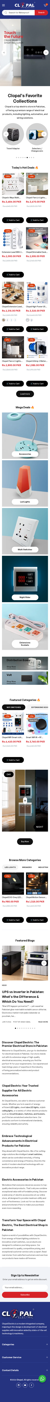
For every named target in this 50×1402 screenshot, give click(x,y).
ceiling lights (7, 1111)
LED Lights (14, 1107)
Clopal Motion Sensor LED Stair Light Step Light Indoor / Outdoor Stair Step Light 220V (13, 897)
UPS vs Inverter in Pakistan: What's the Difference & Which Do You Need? (23, 997)
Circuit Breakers (16, 1114)
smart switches (35, 1154)
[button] (46, 52)
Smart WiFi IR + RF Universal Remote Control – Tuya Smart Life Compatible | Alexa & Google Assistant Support (12, 737)
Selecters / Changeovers (13, 149)
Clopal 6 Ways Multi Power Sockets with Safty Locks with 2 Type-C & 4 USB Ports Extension (11, 197)
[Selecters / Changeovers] (13, 134)
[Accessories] (25, 435)
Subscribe (25, 1295)
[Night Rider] (25, 579)
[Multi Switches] (25, 531)
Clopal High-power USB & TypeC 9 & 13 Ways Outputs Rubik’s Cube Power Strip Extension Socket (36, 306)
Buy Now (25, 841)
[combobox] (25, 12)
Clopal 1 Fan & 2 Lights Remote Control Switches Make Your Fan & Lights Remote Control (13, 361)
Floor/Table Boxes (37, 148)
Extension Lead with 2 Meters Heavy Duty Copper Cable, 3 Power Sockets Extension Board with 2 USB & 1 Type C (12, 252)
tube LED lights (32, 1107)
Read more (43, 1022)
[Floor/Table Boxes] (37, 134)
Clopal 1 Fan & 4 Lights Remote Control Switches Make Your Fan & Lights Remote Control (37, 197)
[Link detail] (25, 663)
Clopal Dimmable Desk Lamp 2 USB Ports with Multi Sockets (36, 252)
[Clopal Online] (25, 5)
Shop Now (11, 667)
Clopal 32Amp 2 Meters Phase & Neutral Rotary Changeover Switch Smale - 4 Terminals (36, 361)
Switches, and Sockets (34, 1114)
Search (41, 12)
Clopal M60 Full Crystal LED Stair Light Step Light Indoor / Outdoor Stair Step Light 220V (37, 897)
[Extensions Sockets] (25, 627)
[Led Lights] (25, 483)
